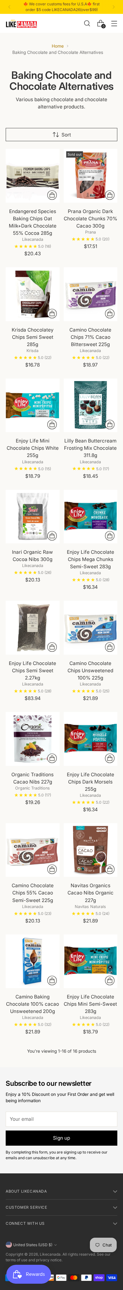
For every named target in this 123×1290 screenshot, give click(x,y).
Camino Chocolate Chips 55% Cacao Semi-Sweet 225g (33, 892)
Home (58, 46)
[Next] (113, 7)
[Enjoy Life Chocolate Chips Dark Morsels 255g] (91, 739)
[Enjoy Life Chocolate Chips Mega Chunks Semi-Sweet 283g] (91, 517)
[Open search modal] (86, 23)
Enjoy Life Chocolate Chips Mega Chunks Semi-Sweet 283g (90, 559)
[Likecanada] (21, 23)
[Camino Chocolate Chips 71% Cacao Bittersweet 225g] (91, 294)
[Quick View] (52, 195)
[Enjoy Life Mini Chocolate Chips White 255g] (33, 405)
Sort (66, 135)
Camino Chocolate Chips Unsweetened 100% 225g (90, 670)
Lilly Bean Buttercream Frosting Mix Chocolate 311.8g (90, 448)
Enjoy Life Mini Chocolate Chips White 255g (33, 448)
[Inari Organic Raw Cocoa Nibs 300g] (33, 517)
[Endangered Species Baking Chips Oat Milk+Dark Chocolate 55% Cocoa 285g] (33, 176)
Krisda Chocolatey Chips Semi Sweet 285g (33, 337)
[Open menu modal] (114, 23)
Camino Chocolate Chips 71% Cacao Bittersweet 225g (90, 337)
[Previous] (9, 7)
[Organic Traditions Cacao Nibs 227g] (33, 739)
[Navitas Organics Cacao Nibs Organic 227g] (91, 850)
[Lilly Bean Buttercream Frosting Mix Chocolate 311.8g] (91, 405)
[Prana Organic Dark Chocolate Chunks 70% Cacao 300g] (91, 176)
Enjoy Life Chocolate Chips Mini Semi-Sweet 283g (90, 1004)
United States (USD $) (32, 1244)
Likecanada (50, 1254)
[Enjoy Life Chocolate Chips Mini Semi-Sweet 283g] (91, 961)
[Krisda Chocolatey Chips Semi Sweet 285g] (33, 294)
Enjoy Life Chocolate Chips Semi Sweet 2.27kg (32, 670)
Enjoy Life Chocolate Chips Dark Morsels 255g (90, 782)
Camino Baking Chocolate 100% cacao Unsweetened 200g (32, 1004)
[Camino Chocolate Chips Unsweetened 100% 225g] (91, 628)
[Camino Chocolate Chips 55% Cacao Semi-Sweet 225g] (33, 850)
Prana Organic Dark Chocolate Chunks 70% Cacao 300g (90, 218)
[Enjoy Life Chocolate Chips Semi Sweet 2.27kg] (33, 628)
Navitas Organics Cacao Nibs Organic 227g (90, 892)
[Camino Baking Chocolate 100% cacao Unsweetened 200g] (33, 961)
